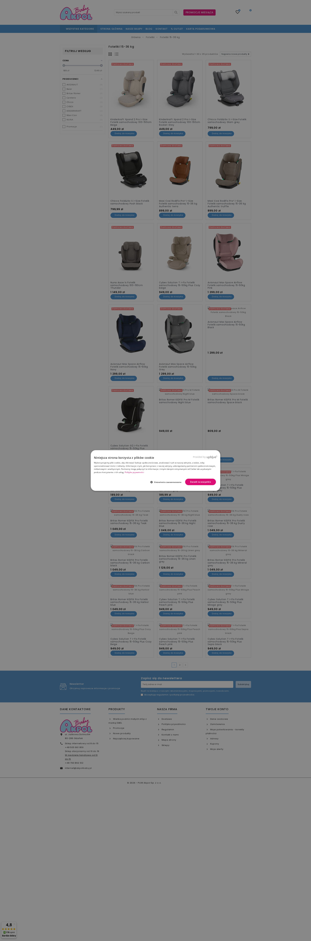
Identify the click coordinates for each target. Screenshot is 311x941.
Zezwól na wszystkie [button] (200, 481)
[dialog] (155, 470)
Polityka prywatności (134, 472)
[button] (167, 482)
